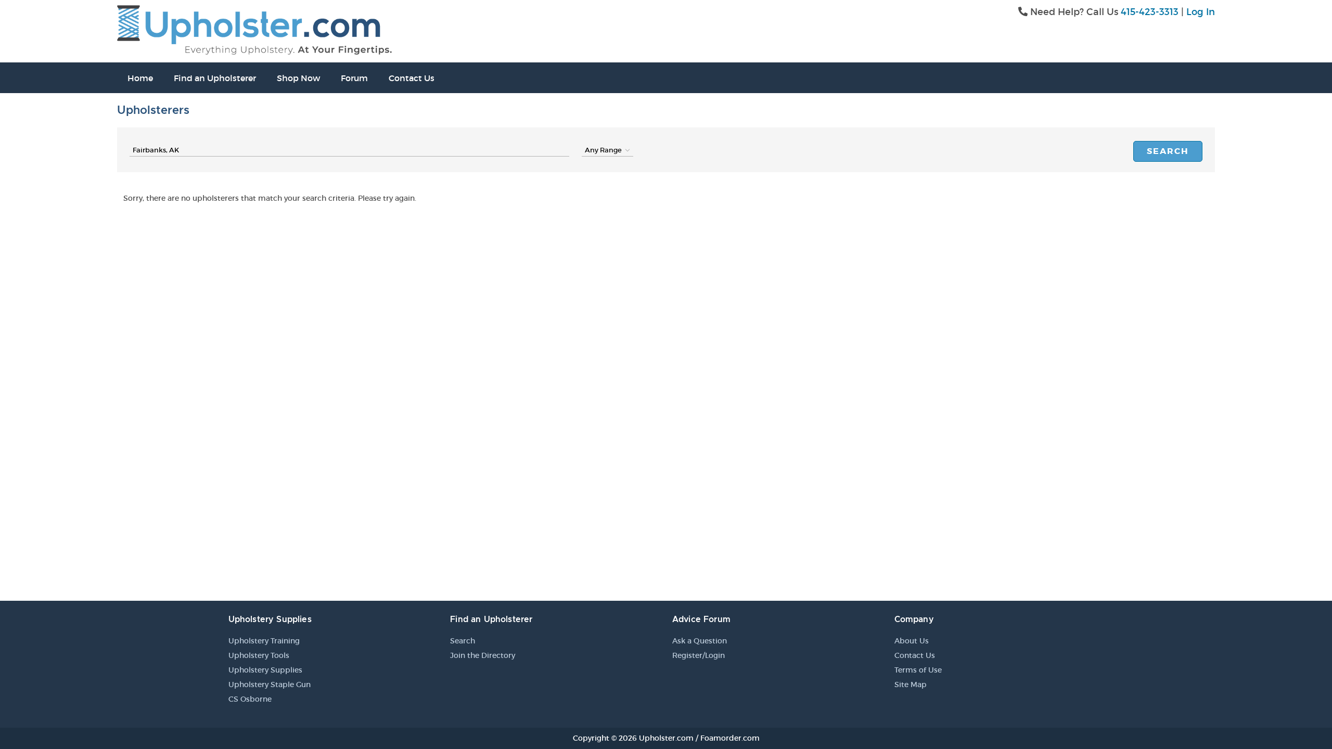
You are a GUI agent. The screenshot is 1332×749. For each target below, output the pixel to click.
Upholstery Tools (258, 655)
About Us (911, 640)
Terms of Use (918, 670)
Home (140, 78)
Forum (354, 78)
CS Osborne (250, 699)
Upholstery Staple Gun (269, 684)
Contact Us (411, 78)
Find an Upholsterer (215, 78)
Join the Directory (482, 655)
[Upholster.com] (254, 29)
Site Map (910, 684)
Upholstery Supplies (265, 670)
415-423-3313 (1150, 12)
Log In (1200, 12)
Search (1168, 151)
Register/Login (698, 655)
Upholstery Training (264, 640)
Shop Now (298, 78)
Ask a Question (699, 640)
